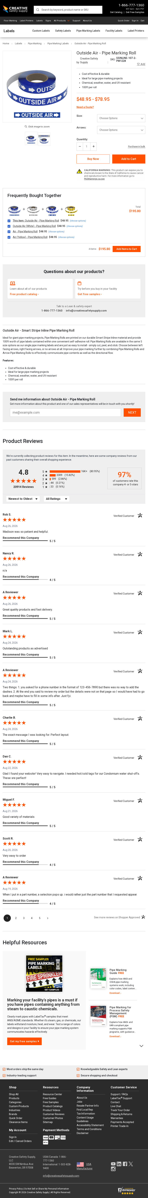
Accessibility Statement (90, 1125)
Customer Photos (53, 1118)
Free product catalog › (24, 294)
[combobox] (68, 10)
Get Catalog (116, 12)
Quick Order (123, 21)
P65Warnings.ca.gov (94, 179)
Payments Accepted (122, 1122)
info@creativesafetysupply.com (86, 310)
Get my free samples (23, 1041)
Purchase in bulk (136, 146)
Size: (80, 115)
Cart (142, 21)
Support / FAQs (119, 1094)
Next (142, 1046)
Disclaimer (83, 1133)
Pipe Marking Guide (118, 971)
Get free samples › (90, 294)
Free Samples (51, 1102)
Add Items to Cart (126, 249)
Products (14, 1098)
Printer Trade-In (120, 1126)
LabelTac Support (121, 1098)
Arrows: (81, 127)
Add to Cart (128, 159)
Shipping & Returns (121, 1114)
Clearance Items (18, 1122)
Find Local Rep (85, 1109)
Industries (14, 1110)
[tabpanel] (113, 981)
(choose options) (78, 221)
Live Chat (116, 1106)
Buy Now (93, 159)
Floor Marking (10, 21)
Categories (15, 1102)
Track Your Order (120, 1110)
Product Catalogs (53, 1106)
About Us (87, 21)
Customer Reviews (53, 1114)
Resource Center (52, 1094)
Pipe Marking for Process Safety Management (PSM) (120, 1012)
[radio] (74, 471)
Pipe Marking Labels (88, 30)
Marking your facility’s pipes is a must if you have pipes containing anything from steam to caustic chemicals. (43, 1004)
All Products (60, 21)
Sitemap (48, 1122)
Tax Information (86, 1113)
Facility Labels (114, 30)
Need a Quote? (85, 107)
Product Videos (51, 1110)
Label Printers (26, 21)
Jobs (79, 1101)
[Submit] (38, 10)
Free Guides (49, 1098)
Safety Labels (63, 30)
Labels (39, 21)
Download (114, 993)
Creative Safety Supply (38, 1192)
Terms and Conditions (89, 1129)
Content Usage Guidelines (85, 1119)
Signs (48, 21)
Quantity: (82, 139)
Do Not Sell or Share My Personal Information (46, 1189)
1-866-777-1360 (131, 5)
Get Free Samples (135, 12)
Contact (115, 1102)
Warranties (117, 1118)
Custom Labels (41, 30)
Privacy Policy (16, 1189)
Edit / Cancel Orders (20, 1141)
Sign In (135, 21)
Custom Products (19, 1106)
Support (76, 21)
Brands (13, 1114)
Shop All (13, 1094)
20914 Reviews (27, 487)
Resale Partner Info (88, 1105)
